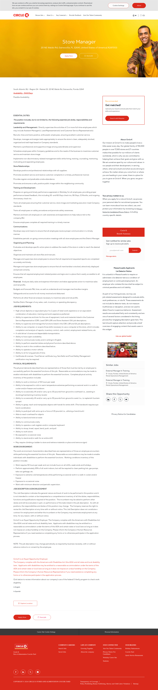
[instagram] (37, 672)
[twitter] (30, 672)
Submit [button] (134, 250)
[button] (134, 15)
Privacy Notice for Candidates (124, 414)
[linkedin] (23, 672)
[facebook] (15, 672)
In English (16, 587)
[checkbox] (88, 55)
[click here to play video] (122, 350)
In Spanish (17, 591)
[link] (111, 256)
